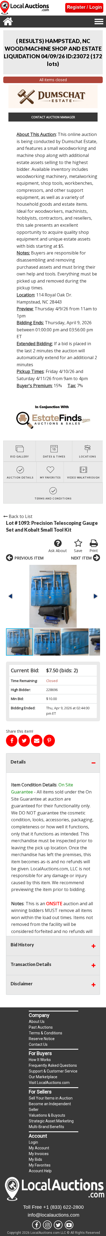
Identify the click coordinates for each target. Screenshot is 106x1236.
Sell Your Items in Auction (51, 1098)
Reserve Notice (42, 1039)
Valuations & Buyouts (47, 1115)
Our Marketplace (43, 1077)
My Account (39, 1148)
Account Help (40, 1171)
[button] (53, 596)
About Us (37, 1021)
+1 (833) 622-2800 (63, 1207)
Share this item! (19, 731)
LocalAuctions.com (49, 869)
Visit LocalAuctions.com (49, 1082)
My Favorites (40, 1165)
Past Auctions (41, 1027)
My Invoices (39, 1154)
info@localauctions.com (53, 1215)
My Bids (35, 1159)
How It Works (40, 1060)
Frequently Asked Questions (53, 1065)
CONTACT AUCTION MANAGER (53, 117)
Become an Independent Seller (50, 1107)
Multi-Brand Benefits (46, 1127)
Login (33, 1142)
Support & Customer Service (53, 1071)
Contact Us (38, 1044)
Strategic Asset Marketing (51, 1121)
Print (93, 550)
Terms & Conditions (45, 1033)
